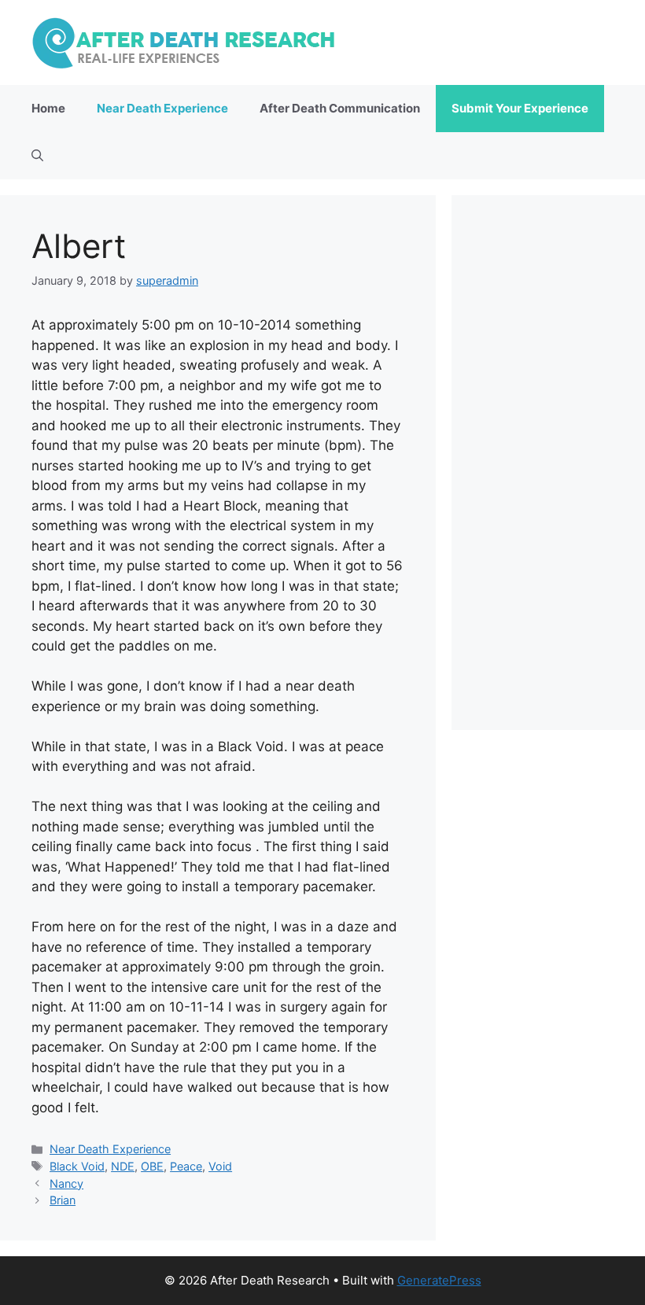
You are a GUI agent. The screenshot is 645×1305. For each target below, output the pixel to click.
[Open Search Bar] (37, 155)
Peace (186, 1166)
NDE (123, 1166)
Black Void (77, 1166)
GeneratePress (439, 1280)
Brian (63, 1200)
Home (48, 108)
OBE (152, 1166)
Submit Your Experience (520, 108)
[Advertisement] (548, 463)
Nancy (66, 1183)
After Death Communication (340, 108)
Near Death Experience (162, 108)
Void (220, 1166)
